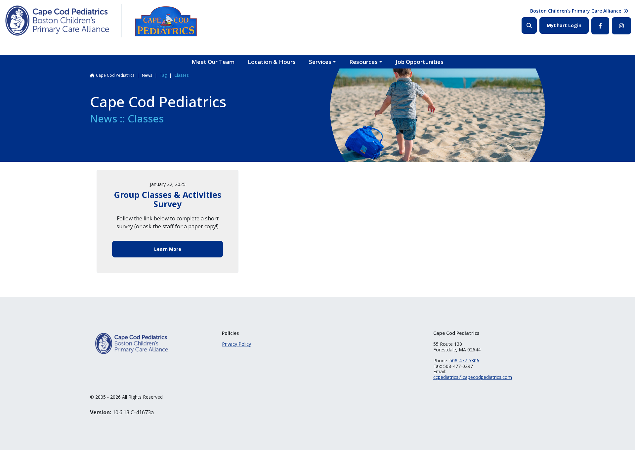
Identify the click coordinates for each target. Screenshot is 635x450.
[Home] (57, 20)
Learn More (167, 249)
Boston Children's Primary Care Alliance (575, 11)
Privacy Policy (236, 344)
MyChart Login (564, 25)
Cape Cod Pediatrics (115, 75)
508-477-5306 (464, 360)
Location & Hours (272, 62)
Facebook (600, 25)
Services (320, 62)
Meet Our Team (212, 62)
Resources (363, 62)
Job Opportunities (420, 62)
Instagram (621, 25)
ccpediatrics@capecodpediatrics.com (472, 377)
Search (529, 25)
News (147, 75)
